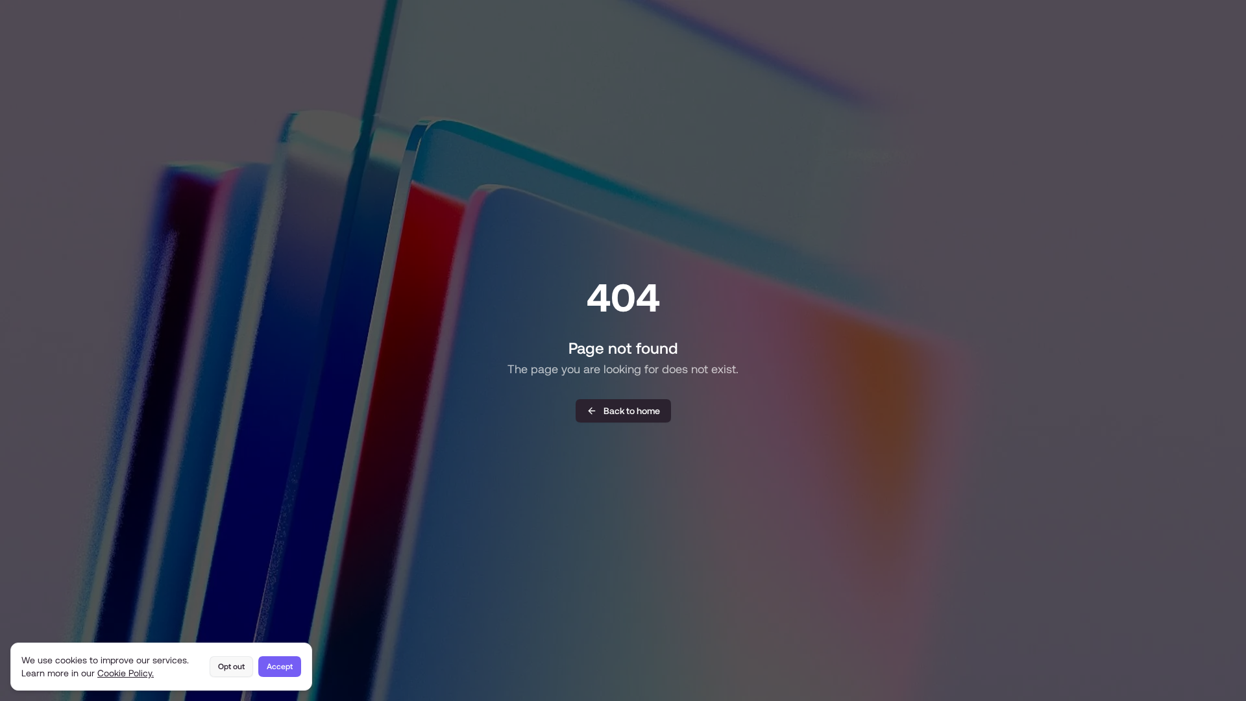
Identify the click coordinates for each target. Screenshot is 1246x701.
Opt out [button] (231, 666)
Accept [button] (280, 666)
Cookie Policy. (125, 673)
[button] (623, 411)
